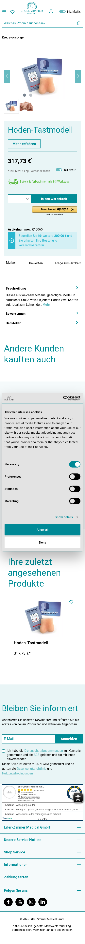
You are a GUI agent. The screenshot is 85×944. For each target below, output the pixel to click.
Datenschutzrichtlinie (31, 769)
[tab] (42, 296)
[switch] (74, 476)
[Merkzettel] (12, 11)
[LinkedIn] (43, 902)
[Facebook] (9, 902)
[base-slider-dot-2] (30, 95)
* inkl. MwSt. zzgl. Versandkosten (29, 170)
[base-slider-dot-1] (24, 95)
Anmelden (69, 739)
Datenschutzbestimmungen (43, 751)
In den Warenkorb (54, 199)
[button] (54, 211)
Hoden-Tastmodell (31, 642)
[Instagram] (32, 902)
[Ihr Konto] (51, 11)
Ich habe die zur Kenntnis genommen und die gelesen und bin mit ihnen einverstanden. (44, 755)
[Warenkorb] (56, 11)
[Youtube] (21, 902)
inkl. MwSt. (70, 11)
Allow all (42, 529)
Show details (64, 517)
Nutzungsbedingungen (17, 773)
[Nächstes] (78, 76)
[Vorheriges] (7, 76)
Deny (42, 542)
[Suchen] (78, 23)
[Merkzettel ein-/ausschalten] (71, 603)
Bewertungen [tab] (16, 314)
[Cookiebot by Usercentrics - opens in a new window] (63, 398)
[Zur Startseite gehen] (32, 8)
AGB (37, 755)
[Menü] (5, 11)
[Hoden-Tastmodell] (43, 617)
